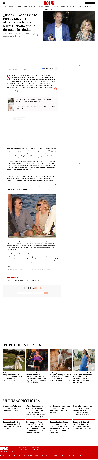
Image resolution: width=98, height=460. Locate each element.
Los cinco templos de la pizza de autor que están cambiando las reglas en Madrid (12, 425)
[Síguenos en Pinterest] (15, 455)
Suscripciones (24, 447)
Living (62, 6)
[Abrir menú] (4, 3)
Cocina (40, 6)
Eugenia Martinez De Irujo (18, 280)
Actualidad (8, 6)
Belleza (33, 6)
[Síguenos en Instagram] (1, 455)
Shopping (55, 6)
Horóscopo (88, 6)
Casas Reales (17, 6)
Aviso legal (23, 455)
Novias (74, 6)
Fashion (26, 6)
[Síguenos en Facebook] (4, 455)
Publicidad (23, 449)
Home (46, 9)
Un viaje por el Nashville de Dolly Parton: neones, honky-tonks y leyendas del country (60, 409)
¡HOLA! (8, 67)
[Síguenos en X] (6, 455)
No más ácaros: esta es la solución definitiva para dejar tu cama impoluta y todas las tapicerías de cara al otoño (33, 100)
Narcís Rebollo (40, 79)
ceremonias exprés (15, 163)
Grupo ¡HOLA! (36, 449)
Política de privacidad (55, 455)
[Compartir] (56, 68)
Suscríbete (90, 3)
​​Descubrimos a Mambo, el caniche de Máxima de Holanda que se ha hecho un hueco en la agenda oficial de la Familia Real (82, 410)
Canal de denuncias (73, 455)
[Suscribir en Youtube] (12, 455)
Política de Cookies (37, 455)
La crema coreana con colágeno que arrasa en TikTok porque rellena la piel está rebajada (35, 107)
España (78, 3)
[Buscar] (46, 293)
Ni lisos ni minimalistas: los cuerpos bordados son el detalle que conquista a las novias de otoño (13, 375)
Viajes (68, 6)
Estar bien (47, 6)
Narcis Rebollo (37, 280)
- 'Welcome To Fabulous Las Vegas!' (18, 189)
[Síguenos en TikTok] (9, 455)
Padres (81, 6)
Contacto (35, 447)
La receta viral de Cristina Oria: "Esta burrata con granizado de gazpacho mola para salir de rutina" (82, 425)
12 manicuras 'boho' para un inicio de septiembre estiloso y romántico (12, 408)
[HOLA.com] (49, 3)
